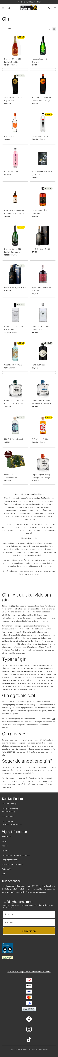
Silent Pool (11, 752)
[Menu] (3, 8)
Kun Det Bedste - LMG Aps (25, 1050)
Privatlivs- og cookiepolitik (12, 864)
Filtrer (8, 29)
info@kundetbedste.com (23, 889)
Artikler (5, 846)
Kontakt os (6, 836)
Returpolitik (6, 869)
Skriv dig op (29, 931)
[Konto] (49, 8)
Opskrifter (6, 850)
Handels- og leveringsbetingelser (16, 855)
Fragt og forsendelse (10, 860)
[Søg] (9, 8)
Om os (4, 841)
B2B (4, 874)
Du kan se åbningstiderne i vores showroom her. (29, 971)
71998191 (34, 886)
